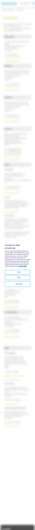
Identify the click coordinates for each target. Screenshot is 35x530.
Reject (19, 277)
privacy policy (23, 266)
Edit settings (19, 284)
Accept (19, 272)
